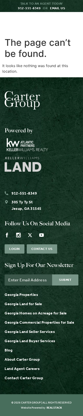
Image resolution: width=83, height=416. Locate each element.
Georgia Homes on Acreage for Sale (36, 313)
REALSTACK (54, 407)
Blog (8, 350)
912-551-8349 (29, 8)
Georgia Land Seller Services (30, 331)
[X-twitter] (30, 235)
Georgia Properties (21, 294)
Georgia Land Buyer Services (30, 341)
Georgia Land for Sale (23, 304)
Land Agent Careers (22, 368)
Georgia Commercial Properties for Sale (39, 322)
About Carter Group (22, 359)
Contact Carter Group (24, 378)
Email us (57, 8)
